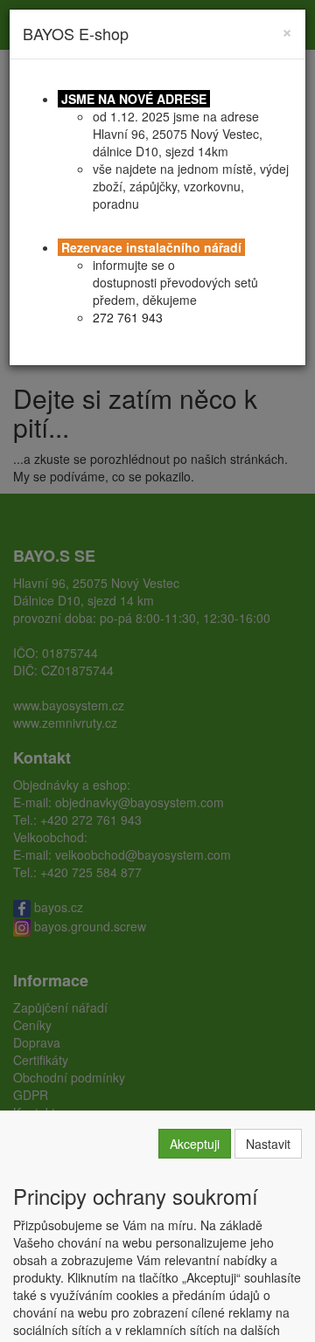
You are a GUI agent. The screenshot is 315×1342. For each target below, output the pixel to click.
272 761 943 (128, 317)
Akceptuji (195, 1143)
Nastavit (268, 1143)
